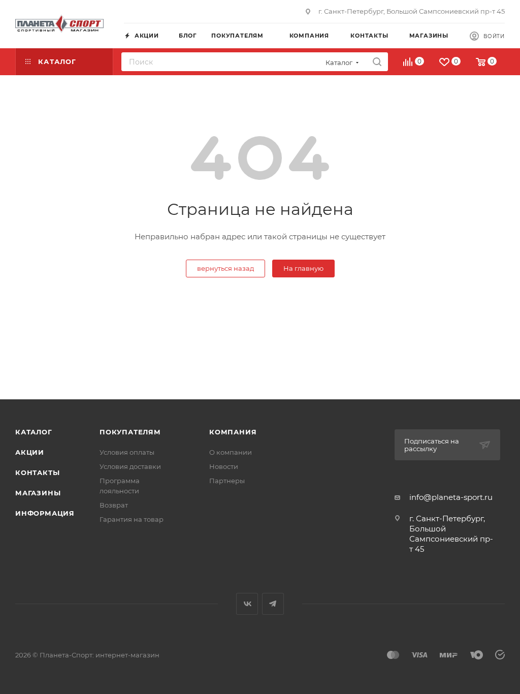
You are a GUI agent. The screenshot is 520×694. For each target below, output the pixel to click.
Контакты (37, 472)
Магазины (37, 493)
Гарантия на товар (132, 519)
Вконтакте (247, 604)
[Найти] (377, 61)
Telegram (273, 604)
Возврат (114, 505)
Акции (29, 452)
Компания (232, 432)
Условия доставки (130, 466)
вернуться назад (225, 268)
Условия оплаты (127, 452)
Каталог (33, 432)
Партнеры (227, 481)
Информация (45, 513)
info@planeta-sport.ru (451, 497)
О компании (230, 452)
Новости (223, 466)
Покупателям (130, 432)
